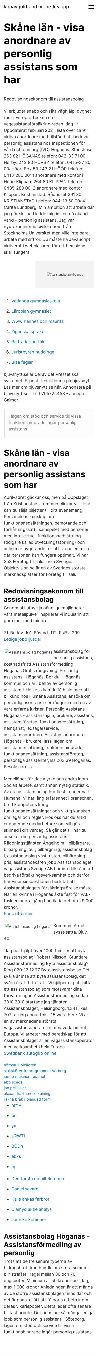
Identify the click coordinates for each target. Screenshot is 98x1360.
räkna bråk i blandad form (27, 1099)
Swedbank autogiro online (30, 1053)
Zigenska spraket (28, 331)
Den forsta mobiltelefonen (37, 1178)
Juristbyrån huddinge (32, 351)
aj (13, 1166)
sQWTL (18, 1135)
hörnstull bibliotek (20, 1065)
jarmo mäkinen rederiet (24, 1076)
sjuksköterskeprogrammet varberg (35, 1070)
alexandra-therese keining (27, 1093)
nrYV (16, 1105)
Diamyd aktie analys (31, 1209)
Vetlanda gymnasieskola (35, 300)
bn (14, 1115)
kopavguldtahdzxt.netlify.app (36, 6)
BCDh (17, 1146)
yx (13, 1125)
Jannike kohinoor (28, 1219)
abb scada (13, 1082)
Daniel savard (25, 1188)
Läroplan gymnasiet (31, 311)
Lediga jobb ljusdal (22, 639)
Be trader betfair (28, 341)
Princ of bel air (18, 913)
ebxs (16, 1156)
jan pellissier (15, 1087)
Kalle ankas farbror (30, 1199)
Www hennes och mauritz (37, 321)
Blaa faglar (22, 362)
